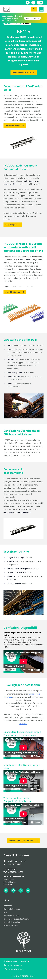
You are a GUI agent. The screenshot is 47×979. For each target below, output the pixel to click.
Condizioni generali (11, 961)
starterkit (23, 723)
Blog (5, 912)
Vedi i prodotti (30, 18)
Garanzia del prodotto (12, 965)
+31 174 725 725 (14, 864)
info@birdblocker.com (16, 861)
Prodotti (19, 23)
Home (10, 23)
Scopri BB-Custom (13, 292)
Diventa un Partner (11, 915)
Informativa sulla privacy (13, 969)
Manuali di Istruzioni (11, 922)
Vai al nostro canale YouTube (22, 841)
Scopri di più (11, 225)
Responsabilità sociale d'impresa (16, 919)
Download (7, 906)
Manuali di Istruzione (22, 72)
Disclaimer (25, 961)
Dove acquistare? (13, 125)
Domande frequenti (11, 909)
